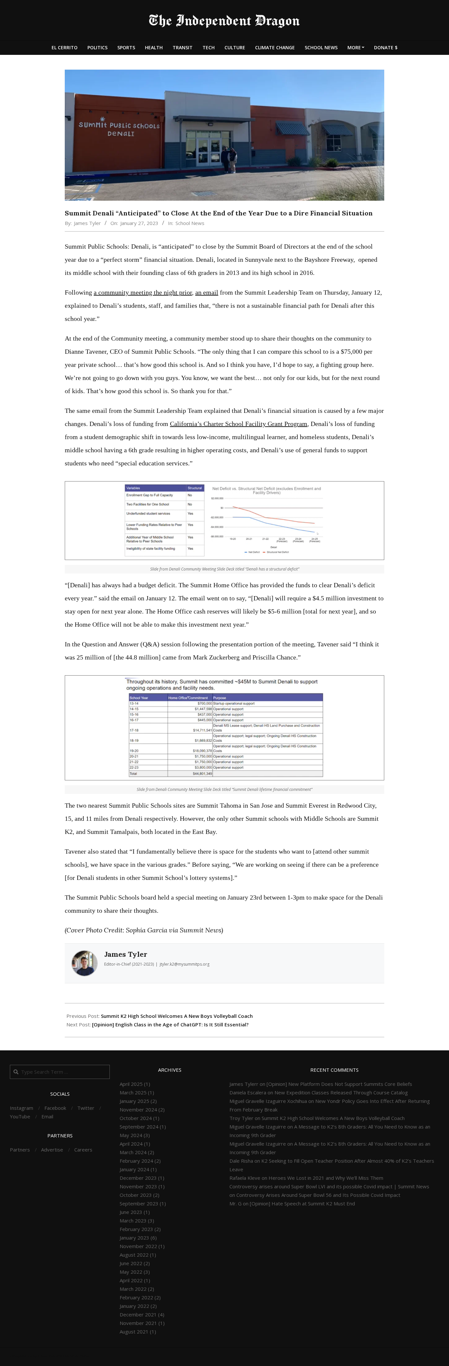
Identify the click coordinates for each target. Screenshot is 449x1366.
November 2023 (138, 1186)
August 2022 (134, 1254)
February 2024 (136, 1160)
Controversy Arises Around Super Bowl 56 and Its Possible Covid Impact (318, 1195)
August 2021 (134, 1331)
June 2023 (131, 1212)
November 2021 (138, 1323)
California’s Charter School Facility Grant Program (238, 423)
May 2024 (131, 1135)
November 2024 (138, 1109)
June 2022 (131, 1263)
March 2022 (133, 1289)
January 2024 (134, 1169)
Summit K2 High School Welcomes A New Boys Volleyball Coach (177, 1016)
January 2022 (134, 1306)
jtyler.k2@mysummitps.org (184, 964)
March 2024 (133, 1152)
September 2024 (139, 1126)
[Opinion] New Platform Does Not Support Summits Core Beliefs (339, 1084)
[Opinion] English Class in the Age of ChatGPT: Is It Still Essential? (170, 1024)
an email (206, 292)
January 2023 (134, 1237)
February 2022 (136, 1297)
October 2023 (136, 1195)
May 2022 (131, 1271)
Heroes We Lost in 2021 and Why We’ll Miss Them (326, 1178)
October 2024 (136, 1118)
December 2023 (138, 1178)
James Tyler (87, 223)
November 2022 (138, 1246)
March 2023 (133, 1220)
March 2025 (133, 1092)
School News (190, 223)
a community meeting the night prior (143, 292)
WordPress (79, 1356)
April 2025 (131, 1084)
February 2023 (136, 1229)
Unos (42, 1356)
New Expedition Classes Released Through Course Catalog (341, 1092)
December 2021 (138, 1314)
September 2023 (139, 1203)
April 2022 (131, 1280)
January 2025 (134, 1101)
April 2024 (131, 1143)
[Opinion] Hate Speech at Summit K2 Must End (302, 1203)
